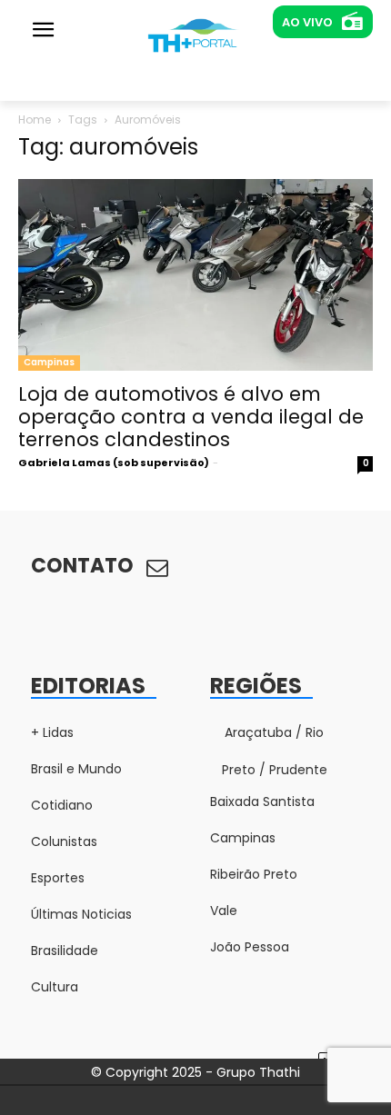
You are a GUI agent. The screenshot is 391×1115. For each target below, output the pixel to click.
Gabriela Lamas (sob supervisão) (113, 462)
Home (34, 119)
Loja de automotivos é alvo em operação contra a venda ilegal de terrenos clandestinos (191, 417)
